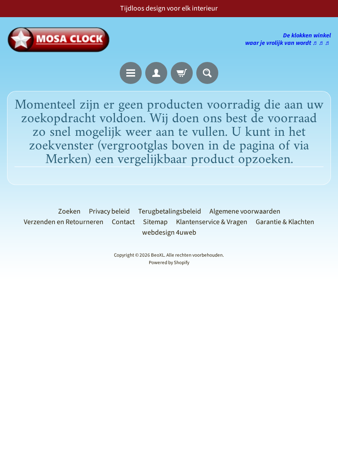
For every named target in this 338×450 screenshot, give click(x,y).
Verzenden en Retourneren (63, 222)
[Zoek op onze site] (207, 73)
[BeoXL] (61, 39)
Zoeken (69, 211)
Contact (123, 222)
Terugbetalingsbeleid (169, 211)
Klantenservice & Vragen (211, 222)
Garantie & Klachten (285, 222)
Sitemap (155, 222)
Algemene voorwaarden (244, 211)
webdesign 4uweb (169, 232)
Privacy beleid (109, 211)
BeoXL (157, 255)
